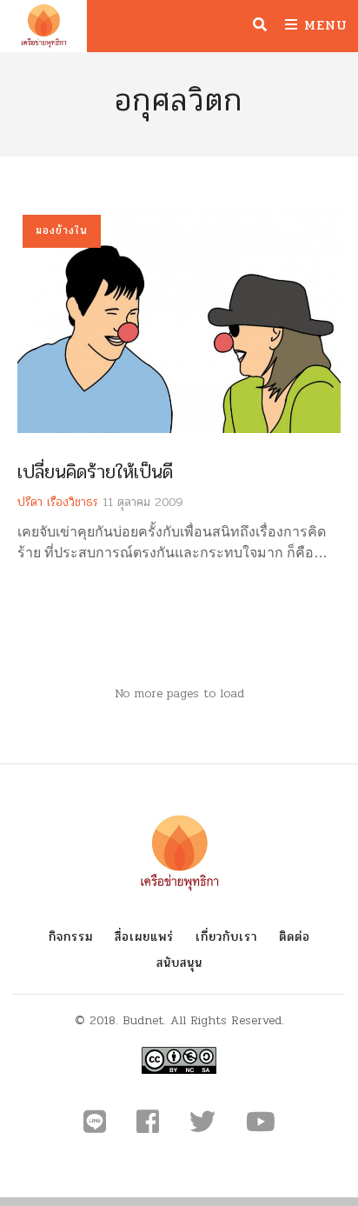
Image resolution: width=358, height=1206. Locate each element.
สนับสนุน (179, 963)
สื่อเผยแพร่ (144, 937)
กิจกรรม (71, 937)
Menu (323, 25)
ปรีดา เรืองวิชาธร (57, 502)
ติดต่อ (294, 937)
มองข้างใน (62, 230)
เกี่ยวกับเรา (226, 937)
